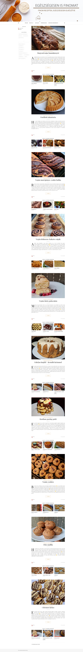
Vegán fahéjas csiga (35, 268)
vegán (26, 56)
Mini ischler (56, 209)
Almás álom (33, 331)
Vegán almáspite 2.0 (46, 268)
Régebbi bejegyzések (36, 644)
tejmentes (20, 54)
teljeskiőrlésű (26, 54)
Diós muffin (48, 545)
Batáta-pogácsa (34, 512)
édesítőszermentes (22, 58)
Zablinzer (56, 512)
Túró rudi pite (34, 83)
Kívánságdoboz (44, 22)
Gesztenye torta (46, 331)
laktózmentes (21, 49)
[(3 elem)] (20, 42)
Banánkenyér (33, 209)
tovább (48, 67)
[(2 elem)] (22, 42)
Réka (33, 70)
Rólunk (26, 22)
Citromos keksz (48, 607)
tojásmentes (21, 56)
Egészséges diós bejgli (47, 147)
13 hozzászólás (63, 70)
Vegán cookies (48, 482)
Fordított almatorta (48, 117)
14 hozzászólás (63, 196)
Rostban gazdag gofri (48, 419)
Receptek (31, 22)
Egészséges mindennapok (53, 22)
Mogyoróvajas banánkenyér (48, 53)
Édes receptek (21, 37)
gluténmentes (21, 47)
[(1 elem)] (18, 42)
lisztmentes (21, 51)
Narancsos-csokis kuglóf (47, 449)
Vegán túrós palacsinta (48, 301)
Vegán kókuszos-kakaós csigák (48, 239)
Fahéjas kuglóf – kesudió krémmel (48, 362)
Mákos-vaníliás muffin (35, 449)
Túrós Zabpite (45, 82)
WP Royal (26, 650)
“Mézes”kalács (34, 575)
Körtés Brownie (34, 147)
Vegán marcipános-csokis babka (48, 180)
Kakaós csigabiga (57, 147)
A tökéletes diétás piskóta (47, 209)
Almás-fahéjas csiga (46, 575)
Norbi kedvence (46, 391)
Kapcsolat (37, 22)
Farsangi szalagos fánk (58, 331)
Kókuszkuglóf (56, 637)
